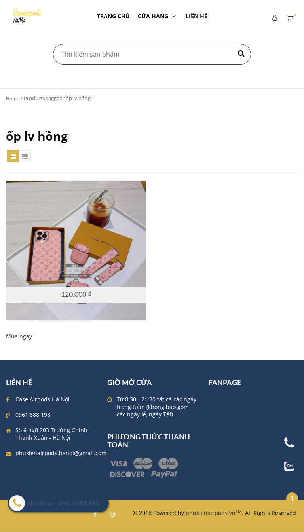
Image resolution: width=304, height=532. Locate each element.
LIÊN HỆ (196, 16)
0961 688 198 (32, 414)
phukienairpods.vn (214, 513)
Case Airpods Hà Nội (42, 399)
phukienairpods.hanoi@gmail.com (60, 453)
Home (12, 98)
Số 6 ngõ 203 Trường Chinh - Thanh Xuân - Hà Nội (53, 433)
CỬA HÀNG (153, 16)
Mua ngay (19, 336)
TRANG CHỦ (113, 16)
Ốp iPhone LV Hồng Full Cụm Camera (76, 251)
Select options (72, 279)
